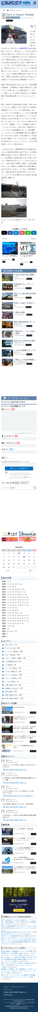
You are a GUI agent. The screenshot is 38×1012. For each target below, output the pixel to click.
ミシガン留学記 (10, 681)
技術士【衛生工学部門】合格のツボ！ (16, 769)
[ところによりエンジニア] (19, 3)
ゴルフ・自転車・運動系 (13, 658)
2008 (3, 628)
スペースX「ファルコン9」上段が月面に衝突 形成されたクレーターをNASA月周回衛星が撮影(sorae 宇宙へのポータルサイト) (19, 942)
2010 (3, 623)
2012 (3, 618)
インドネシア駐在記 (12, 651)
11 (18, 584)
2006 (3, 634)
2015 (3, 610)
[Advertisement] (19, 382)
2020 (3, 597)
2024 (3, 586)
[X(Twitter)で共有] (4, 233)
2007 (3, 631)
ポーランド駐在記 (11, 675)
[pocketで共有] (22, 233)
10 (16, 584)
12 (24, 557)
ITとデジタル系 (10, 648)
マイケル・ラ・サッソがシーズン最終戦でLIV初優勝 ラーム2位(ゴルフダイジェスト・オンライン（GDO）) (19, 976)
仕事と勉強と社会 (11, 685)
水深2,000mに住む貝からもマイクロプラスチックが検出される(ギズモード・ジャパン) (18, 933)
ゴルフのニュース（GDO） (15, 948)
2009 (3, 626)
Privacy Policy (15, 474)
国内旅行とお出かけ (15, 10)
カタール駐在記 (10, 655)
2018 (3, 602)
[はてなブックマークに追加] (16, 233)
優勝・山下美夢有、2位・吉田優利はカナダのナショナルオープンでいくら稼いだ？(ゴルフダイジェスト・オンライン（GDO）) (19, 971)
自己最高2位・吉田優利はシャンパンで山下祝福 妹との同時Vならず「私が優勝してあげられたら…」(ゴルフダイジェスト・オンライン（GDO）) (19, 953)
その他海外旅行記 (11, 661)
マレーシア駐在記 (11, 678)
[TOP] (4, 10)
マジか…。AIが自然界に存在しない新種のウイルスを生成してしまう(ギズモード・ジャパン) (18, 937)
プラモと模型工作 (11, 671)
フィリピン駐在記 (11, 668)
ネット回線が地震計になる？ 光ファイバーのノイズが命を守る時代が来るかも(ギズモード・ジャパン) (18, 927)
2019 (3, 600)
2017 (3, 605)
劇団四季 (23, 48)
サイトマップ (8, 989)
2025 (3, 584)
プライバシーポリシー (17, 477)
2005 (3, 636)
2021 (3, 594)
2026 (3, 581)
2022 (3, 592)
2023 (3, 589)
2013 (3, 615)
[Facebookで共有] (10, 233)
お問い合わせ (8, 995)
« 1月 (7, 570)
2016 (3, 607)
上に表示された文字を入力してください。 (16, 461)
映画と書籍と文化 (11, 695)
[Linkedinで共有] (34, 233)
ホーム (6, 987)
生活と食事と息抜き (12, 698)
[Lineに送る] (28, 233)
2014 (3, 613)
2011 (3, 621)
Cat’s (30, 48)
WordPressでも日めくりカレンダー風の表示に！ (19, 796)
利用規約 (25, 477)
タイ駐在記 (9, 665)
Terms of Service (25, 474)
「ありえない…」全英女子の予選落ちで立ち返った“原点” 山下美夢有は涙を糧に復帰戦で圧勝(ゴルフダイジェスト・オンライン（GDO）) (18, 959)
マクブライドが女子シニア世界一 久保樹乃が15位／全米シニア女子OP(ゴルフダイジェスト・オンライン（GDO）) (19, 965)
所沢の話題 (9, 691)
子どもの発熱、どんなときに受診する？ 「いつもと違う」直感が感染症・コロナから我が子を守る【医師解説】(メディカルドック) (18, 922)
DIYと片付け (9, 645)
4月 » (31, 570)
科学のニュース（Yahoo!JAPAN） (18, 916)
